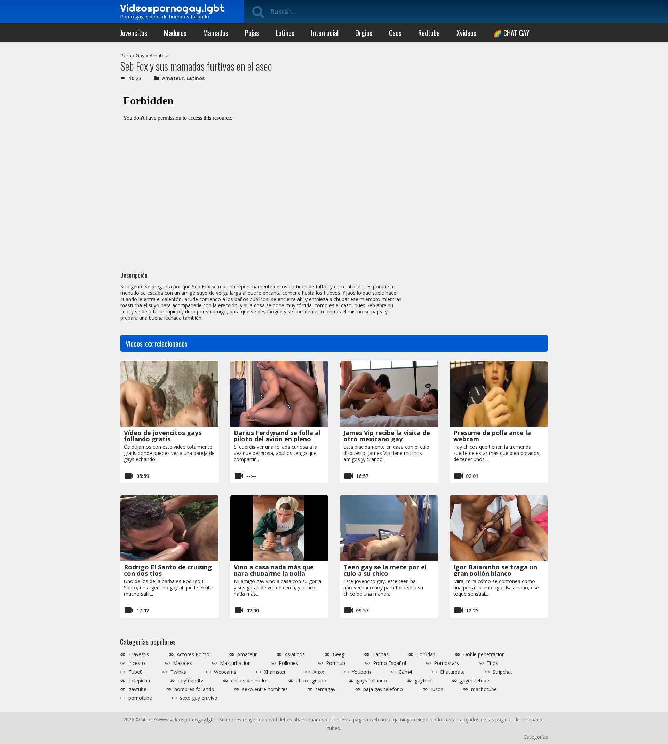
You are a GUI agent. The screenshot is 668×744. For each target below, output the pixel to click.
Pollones (288, 663)
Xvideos (466, 33)
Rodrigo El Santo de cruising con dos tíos (168, 570)
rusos (437, 689)
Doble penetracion (484, 654)
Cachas (380, 654)
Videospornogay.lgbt (172, 8)
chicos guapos (312, 680)
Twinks (178, 672)
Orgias (363, 33)
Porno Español (389, 663)
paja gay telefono (383, 689)
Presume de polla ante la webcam (492, 435)
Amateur (159, 55)
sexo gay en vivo (198, 698)
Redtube (429, 33)
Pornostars (446, 663)
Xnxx (318, 672)
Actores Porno (193, 654)
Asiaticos (295, 654)
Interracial (325, 33)
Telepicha (139, 680)
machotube (484, 689)
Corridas (425, 654)
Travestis (138, 654)
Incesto (136, 663)
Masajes (182, 663)
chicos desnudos (250, 680)
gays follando (372, 680)
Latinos (285, 33)
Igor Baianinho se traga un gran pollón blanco (495, 570)
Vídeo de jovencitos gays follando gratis (162, 435)
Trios (492, 663)
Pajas (252, 33)
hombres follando (194, 689)
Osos (395, 33)
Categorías (536, 737)
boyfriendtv (190, 680)
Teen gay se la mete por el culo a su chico (385, 570)
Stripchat (502, 672)
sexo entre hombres (265, 689)
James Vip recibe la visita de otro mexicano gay (386, 435)
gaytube (137, 689)
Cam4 (405, 672)
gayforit (423, 680)
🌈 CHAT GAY (511, 33)
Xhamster (275, 672)
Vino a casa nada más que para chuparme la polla (274, 570)
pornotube (140, 698)
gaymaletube (474, 680)
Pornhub (335, 663)
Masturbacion (235, 663)
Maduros (175, 33)
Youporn (361, 672)
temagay (325, 689)
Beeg (338, 654)
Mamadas (215, 33)
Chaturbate (452, 672)
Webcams (225, 672)
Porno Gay (132, 55)
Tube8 (135, 672)
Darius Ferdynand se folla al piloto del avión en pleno (277, 435)
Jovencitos (133, 33)
